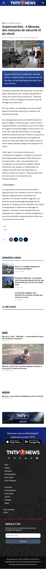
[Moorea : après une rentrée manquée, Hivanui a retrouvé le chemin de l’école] (23, 354)
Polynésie (9, 23)
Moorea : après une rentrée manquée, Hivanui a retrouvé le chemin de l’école (22, 367)
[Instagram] (14, 458)
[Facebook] (11, 239)
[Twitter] (20, 458)
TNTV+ (5, 513)
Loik (4, 226)
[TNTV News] (23, 452)
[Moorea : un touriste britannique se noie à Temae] (23, 384)
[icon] (3, 23)
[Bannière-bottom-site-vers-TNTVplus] (23, 423)
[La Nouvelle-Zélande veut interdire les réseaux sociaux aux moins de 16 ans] (8, 296)
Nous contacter (9, 510)
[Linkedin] (21, 239)
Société (18, 23)
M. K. (5, 230)
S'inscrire (23, 541)
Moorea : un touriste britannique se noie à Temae (22, 396)
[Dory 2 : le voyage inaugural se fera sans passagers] (8, 268)
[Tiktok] (31, 458)
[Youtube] (37, 458)
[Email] (26, 239)
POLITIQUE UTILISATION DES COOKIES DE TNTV (23, 564)
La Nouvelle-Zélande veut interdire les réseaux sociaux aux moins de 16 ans (29, 295)
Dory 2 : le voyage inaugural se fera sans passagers (27, 267)
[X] (16, 239)
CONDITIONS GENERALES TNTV (31, 562)
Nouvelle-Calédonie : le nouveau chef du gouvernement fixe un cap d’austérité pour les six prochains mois (29, 281)
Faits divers (6, 392)
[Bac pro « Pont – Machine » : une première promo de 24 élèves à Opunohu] (23, 324)
